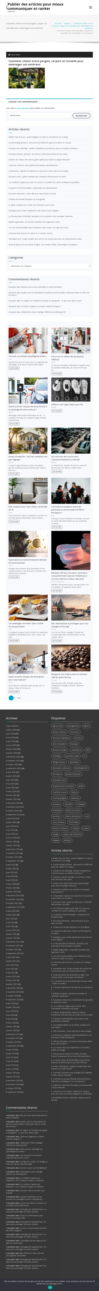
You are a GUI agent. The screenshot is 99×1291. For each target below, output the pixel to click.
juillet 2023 (11, 868)
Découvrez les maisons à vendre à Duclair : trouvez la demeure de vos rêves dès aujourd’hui (70, 1055)
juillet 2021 (11, 961)
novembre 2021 (13, 945)
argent (86, 726)
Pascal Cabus (15, 55)
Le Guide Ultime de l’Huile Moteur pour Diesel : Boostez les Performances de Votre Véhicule (71, 1061)
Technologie (73, 822)
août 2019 (11, 1050)
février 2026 (12, 749)
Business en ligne (60, 750)
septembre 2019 (14, 1046)
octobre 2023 (12, 857)
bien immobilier (59, 744)
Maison (67, 23)
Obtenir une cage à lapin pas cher (67, 404)
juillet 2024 (11, 822)
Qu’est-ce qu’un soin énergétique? (33, 1168)
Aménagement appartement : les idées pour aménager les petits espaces (26, 1210)
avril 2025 (11, 787)
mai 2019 (11, 1061)
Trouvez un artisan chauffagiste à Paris (27, 356)
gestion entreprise (73, 774)
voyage (55, 834)
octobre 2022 (12, 903)
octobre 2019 (12, 1042)
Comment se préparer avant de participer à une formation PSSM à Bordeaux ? (67, 509)
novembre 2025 (13, 760)
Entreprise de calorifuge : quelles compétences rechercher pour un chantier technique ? (43, 148)
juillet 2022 (11, 915)
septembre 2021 (14, 953)
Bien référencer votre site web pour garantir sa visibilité (25, 1254)
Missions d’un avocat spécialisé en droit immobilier (41, 287)
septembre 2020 (14, 999)
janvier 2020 (12, 1030)
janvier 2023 (12, 892)
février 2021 (12, 980)
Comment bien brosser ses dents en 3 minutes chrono (30, 233)
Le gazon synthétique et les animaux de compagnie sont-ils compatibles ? (24, 1198)
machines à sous (59, 792)
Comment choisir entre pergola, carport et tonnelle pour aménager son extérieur (72, 25)
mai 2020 (11, 1015)
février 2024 (12, 841)
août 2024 (11, 818)
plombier (56, 816)
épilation (67, 840)
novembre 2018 (13, 1084)
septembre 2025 (14, 768)
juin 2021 (11, 965)
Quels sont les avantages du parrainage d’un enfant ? (24, 1150)
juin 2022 (11, 919)
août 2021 (11, 957)
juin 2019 (11, 1057)
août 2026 (11, 726)
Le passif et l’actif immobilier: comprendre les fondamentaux (33, 188)
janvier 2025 (12, 799)
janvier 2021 (12, 984)
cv (84, 756)
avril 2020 (11, 1019)
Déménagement (81, 768)
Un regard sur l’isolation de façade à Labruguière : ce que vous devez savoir (51, 301)
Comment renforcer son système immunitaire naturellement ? (33, 165)
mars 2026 (11, 745)
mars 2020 (11, 1023)
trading (75, 828)
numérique (57, 810)
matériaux (75, 798)
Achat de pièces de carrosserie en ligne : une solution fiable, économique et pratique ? (43, 244)
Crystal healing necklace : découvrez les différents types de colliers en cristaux (40, 143)
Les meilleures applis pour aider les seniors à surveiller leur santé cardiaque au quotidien (44, 182)
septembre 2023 (14, 861)
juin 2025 (11, 780)
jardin (81, 786)
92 (19, 698)
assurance (75, 732)
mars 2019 (11, 1069)
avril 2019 (11, 1065)
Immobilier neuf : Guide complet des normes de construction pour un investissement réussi (45, 239)
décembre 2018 (13, 1080)
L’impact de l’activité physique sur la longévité (27, 199)
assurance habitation (61, 738)
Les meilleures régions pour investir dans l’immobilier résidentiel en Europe (68, 1007)
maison (74, 792)
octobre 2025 (12, 764)
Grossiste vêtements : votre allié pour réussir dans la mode (32, 193)
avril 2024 (11, 834)
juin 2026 (11, 734)
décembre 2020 (13, 988)
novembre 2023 (13, 853)
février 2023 (12, 888)
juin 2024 (11, 826)
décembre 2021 (13, 942)
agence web (57, 726)
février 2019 (12, 1073)
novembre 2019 (13, 1038)
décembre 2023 (13, 849)
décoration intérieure (61, 768)
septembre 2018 (14, 1092)
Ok (50, 1287)
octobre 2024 (12, 811)
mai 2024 (11, 830)
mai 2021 (11, 969)
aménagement (73, 726)
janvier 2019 (12, 1077)
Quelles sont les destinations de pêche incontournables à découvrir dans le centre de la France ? (26, 1124)
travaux (86, 828)
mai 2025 (11, 784)
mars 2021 (11, 976)
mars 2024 (11, 838)
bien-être (78, 738)
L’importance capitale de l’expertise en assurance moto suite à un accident (38, 171)
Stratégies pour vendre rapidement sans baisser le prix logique (34, 210)
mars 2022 (11, 930)
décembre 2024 (13, 803)
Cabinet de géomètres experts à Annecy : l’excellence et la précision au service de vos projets (72, 1013)
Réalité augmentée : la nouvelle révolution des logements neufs (34, 222)
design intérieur (59, 762)
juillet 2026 (11, 730)
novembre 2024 (13, 807)
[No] (96, 1284)
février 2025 (12, 795)
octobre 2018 (12, 1088)
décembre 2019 (13, 1034)
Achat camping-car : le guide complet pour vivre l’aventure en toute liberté (71, 1067)
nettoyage (80, 804)
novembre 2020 (13, 992)
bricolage (74, 744)
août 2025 (11, 772)
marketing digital (59, 798)
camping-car (76, 750)
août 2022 (11, 911)
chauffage (57, 756)
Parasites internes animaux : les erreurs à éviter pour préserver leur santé (38, 154)
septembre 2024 (14, 814)
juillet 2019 (11, 1053)
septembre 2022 (14, 907)
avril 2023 (11, 880)
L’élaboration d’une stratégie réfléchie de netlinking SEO (43, 312)
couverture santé (72, 756)
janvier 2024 (12, 845)
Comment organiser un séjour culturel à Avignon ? (41, 306)
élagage (56, 840)
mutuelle (68, 804)
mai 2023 (11, 876)
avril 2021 (11, 972)
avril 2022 (11, 926)
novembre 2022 (13, 899)
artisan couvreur (59, 732)
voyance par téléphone (72, 834)
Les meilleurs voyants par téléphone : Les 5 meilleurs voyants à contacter (25, 1179)
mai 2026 (11, 737)
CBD (88, 750)
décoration (74, 762)
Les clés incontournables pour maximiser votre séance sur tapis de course (38, 227)
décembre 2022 (13, 895)
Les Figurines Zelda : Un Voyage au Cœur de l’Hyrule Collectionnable (27, 1162)
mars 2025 (11, 791)
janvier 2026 (12, 753)
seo (87, 816)
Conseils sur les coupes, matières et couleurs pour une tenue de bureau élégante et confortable (71, 1092)
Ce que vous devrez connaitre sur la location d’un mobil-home (26, 1204)
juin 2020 (11, 1011)
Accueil (58, 23)
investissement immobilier (63, 786)
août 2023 (11, 865)
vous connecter (23, 108)
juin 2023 (11, 872)
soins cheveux (58, 822)
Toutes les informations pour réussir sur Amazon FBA (24, 1216)
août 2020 (11, 1003)
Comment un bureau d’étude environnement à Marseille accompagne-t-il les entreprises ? (71, 1080)
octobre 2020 (12, 996)
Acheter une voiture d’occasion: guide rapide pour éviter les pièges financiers (39, 159)
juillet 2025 (11, 776)
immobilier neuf (59, 780)
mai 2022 (11, 922)
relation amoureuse (73, 816)
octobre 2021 (12, 949)
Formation (57, 774)
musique (56, 804)
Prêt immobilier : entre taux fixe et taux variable (72, 1031)
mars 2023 (11, 884)
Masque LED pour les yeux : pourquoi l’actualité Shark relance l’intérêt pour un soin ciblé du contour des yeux (69, 575)
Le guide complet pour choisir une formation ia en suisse (31, 205)
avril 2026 (11, 741)
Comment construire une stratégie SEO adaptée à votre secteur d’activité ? (71, 1073)
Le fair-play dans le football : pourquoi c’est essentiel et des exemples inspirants (41, 216)
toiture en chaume (60, 828)
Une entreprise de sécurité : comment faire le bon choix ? (24, 1156)
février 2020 (12, 1026)
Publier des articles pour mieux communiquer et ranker (35, 6)
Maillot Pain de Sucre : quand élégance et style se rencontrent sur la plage (38, 137)
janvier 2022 (12, 938)
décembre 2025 (13, 757)
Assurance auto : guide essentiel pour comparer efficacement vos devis (37, 176)
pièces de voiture (73, 810)
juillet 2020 (11, 1007)
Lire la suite (14, 368)
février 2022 (12, 934)
